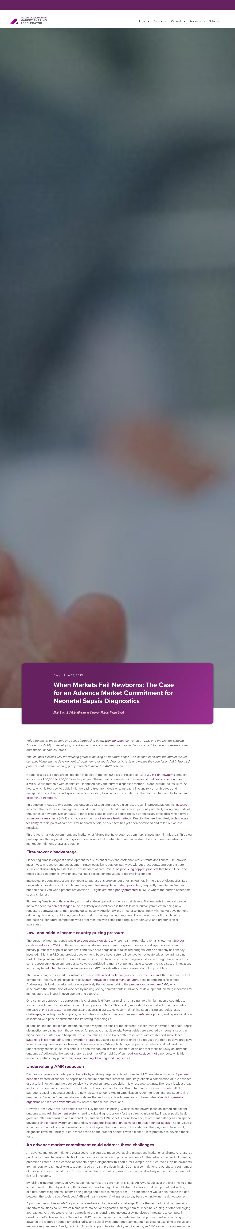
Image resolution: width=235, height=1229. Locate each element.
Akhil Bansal (61, 712)
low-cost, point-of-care (149, 1053)
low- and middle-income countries (159, 779)
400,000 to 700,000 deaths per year (67, 779)
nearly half (170, 1088)
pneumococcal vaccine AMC (148, 984)
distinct (52, 1030)
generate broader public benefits (65, 1074)
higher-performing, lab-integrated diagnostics (99, 1058)
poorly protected (126, 890)
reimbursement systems (63, 1113)
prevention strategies (85, 1039)
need (153, 818)
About (142, 21)
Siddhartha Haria (79, 712)
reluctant (51, 968)
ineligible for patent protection (121, 885)
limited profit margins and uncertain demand (131, 975)
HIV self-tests (51, 1009)
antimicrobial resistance (42, 818)
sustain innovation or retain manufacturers (110, 979)
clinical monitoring (51, 1039)
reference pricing (150, 1014)
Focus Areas (160, 21)
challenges (33, 1014)
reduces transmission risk (64, 1102)
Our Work (176, 21)
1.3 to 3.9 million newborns (157, 774)
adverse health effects (117, 818)
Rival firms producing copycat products (132, 869)
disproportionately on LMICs (93, 940)
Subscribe (214, 21)
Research (182, 804)
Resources (195, 21)
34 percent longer (59, 906)
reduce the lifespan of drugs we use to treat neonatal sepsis (129, 1122)
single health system (53, 1122)
